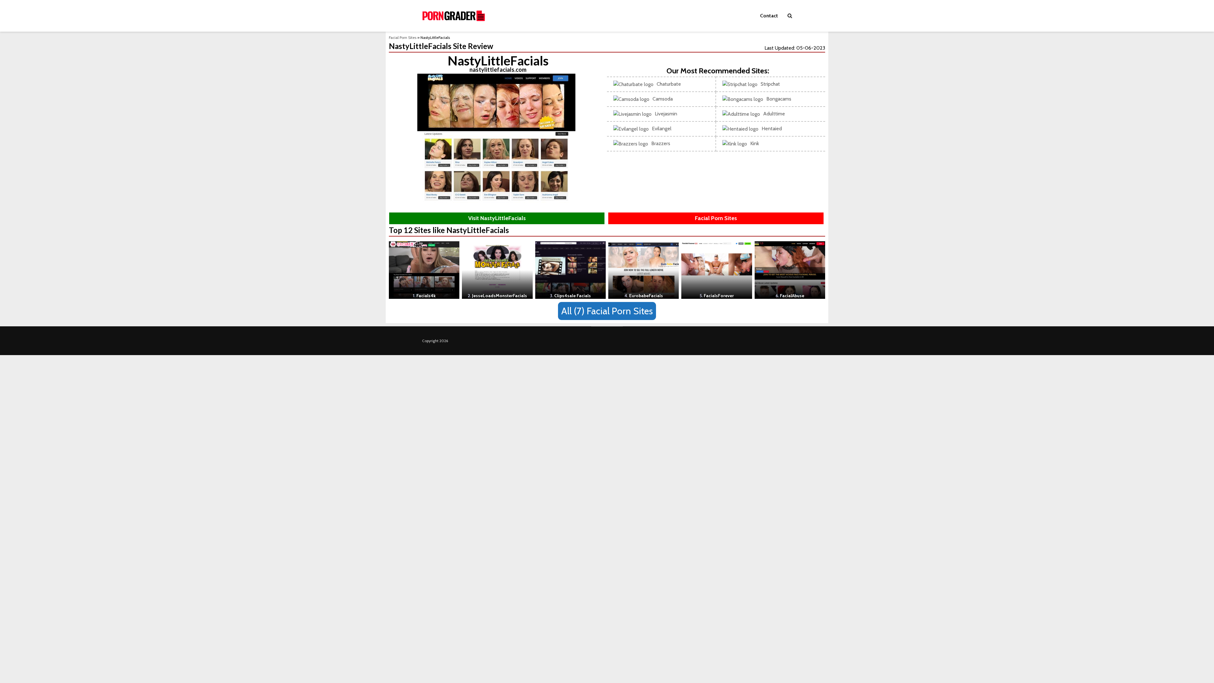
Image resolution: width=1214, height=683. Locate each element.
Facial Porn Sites (402, 37)
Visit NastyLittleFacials (497, 218)
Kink (754, 143)
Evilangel (661, 129)
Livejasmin (666, 114)
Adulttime (774, 114)
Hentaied (772, 129)
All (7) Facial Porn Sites (607, 311)
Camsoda (663, 99)
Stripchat (770, 84)
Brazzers (660, 143)
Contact (769, 16)
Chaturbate (669, 84)
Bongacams (778, 99)
